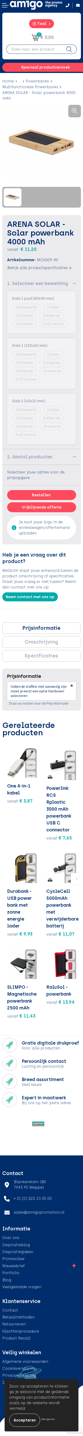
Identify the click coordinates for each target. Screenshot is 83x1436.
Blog (6, 1280)
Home (8, 81)
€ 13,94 (60, 1002)
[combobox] (34, 49)
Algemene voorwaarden (25, 1361)
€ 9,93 (20, 934)
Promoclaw (13, 1259)
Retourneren (14, 1324)
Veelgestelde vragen (21, 1287)
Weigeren (48, 1419)
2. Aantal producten (29, 457)
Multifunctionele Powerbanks (30, 87)
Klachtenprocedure (20, 1331)
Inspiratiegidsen (17, 1252)
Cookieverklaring (18, 1368)
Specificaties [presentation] (41, 656)
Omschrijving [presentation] (41, 642)
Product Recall (16, 1338)
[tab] (41, 628)
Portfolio (10, 1273)
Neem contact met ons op (30, 597)
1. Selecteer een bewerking (37, 283)
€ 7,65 (59, 838)
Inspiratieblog (16, 1245)
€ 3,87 (20, 801)
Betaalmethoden (18, 1317)
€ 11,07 (60, 934)
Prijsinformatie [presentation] (41, 628)
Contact (10, 1310)
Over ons (10, 1238)
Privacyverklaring (19, 1375)
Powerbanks (37, 81)
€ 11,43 (21, 1016)
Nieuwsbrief (13, 1266)
